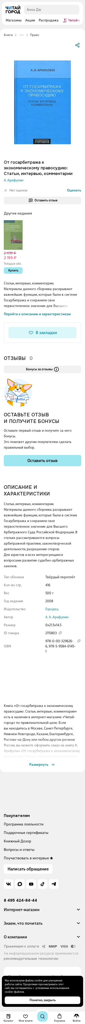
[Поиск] (42, 1016)
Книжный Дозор (17, 841)
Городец (52, 609)
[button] (42, 911)
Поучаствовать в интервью (26, 858)
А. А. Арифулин (56, 617)
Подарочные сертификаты (26, 832)
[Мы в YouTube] (31, 884)
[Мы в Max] (20, 884)
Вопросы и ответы (19, 849)
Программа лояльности (23, 824)
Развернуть (38, 764)
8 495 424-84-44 (20, 900)
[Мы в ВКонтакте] (8, 884)
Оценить (74, 190)
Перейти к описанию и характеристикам (37, 314)
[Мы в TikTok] (42, 884)
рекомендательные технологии (31, 958)
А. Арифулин (13, 180)
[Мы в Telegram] (54, 884)
